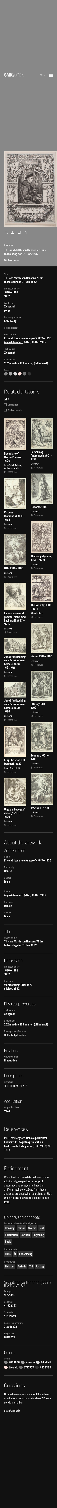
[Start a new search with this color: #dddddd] (15, 374)
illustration (11, 1235)
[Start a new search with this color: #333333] (29, 374)
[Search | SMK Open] (14, 75)
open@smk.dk (12, 1410)
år (15, 1254)
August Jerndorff (13, 342)
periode (21, 1266)
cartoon (25, 1235)
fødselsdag (25, 1254)
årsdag (40, 1266)
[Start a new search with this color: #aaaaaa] (10, 374)
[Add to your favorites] (26, 232)
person (21, 1228)
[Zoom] (6, 232)
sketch (32, 1228)
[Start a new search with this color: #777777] (24, 374)
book (8, 1241)
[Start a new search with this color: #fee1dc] (20, 374)
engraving (38, 1235)
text (41, 1228)
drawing (9, 1228)
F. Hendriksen (12, 338)
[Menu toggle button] (51, 75)
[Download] (13, 232)
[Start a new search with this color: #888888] (6, 374)
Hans (8, 1254)
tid (31, 1266)
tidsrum (9, 1266)
